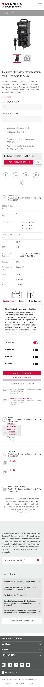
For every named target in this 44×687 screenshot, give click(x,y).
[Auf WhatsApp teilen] (27, 175)
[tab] (17, 58)
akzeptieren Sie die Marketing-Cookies (11, 428)
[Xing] (22, 665)
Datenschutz (20, 684)
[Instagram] (4, 665)
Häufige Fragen (8, 13)
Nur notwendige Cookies (22, 384)
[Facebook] (10, 665)
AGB (31, 684)
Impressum (6, 684)
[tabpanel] (22, 34)
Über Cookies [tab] (35, 301)
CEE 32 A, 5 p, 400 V (10, 102)
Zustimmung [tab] (8, 301)
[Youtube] (28, 665)
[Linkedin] (16, 665)
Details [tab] (22, 301)
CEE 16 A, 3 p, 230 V (10, 114)
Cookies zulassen (22, 373)
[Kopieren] (22, 182)
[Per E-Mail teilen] (37, 175)
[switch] (35, 350)
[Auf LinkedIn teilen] (17, 175)
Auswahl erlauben (22, 378)
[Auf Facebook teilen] (7, 175)
